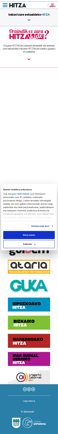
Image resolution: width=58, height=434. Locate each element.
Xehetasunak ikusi (40, 226)
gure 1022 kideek (20, 194)
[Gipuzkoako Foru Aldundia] (29, 423)
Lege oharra (29, 401)
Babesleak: (29, 411)
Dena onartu (29, 235)
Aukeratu (27, 244)
